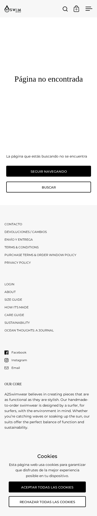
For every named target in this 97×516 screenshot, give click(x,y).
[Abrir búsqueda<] (65, 8)
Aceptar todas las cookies (47, 487)
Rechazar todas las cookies (47, 502)
